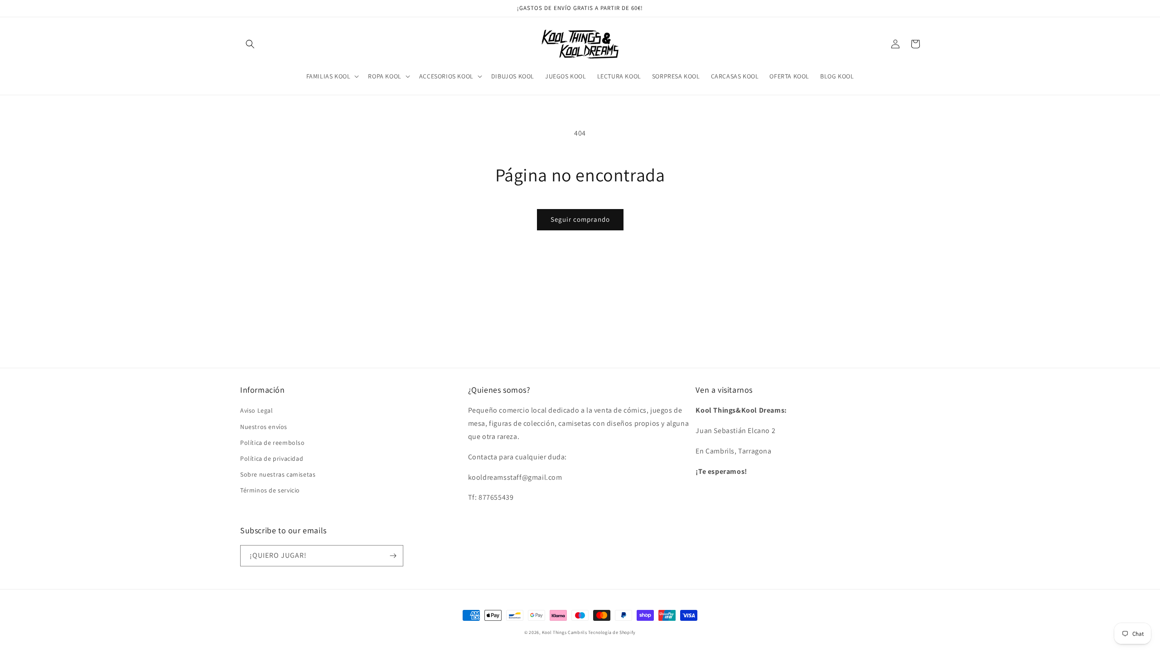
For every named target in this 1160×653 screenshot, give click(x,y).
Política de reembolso (272, 443)
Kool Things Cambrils (564, 632)
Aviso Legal (256, 410)
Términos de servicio (270, 490)
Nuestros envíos (263, 427)
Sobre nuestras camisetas (277, 474)
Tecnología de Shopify (612, 632)
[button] (250, 44)
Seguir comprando (580, 219)
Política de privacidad (271, 458)
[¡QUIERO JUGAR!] (393, 555)
